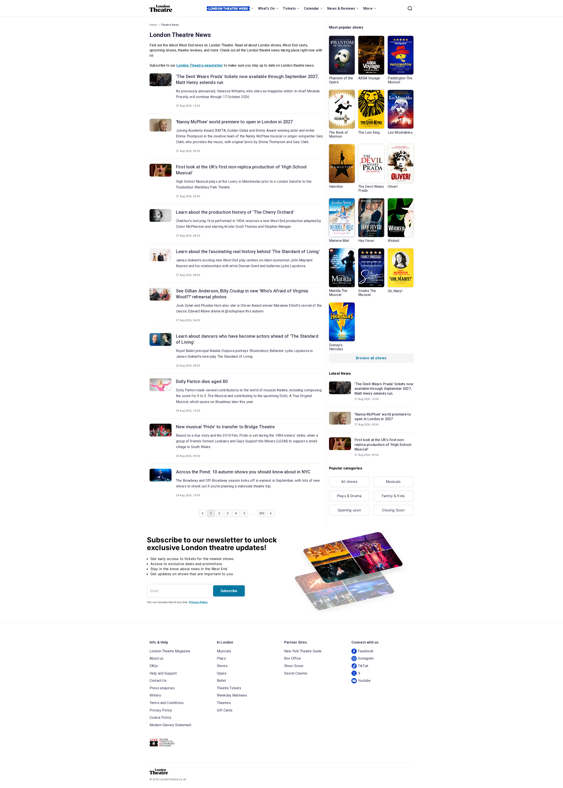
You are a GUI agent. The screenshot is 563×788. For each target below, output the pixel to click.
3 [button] (227, 513)
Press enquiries (162, 688)
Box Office (292, 658)
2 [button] (219, 513)
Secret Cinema (295, 673)
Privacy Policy (198, 602)
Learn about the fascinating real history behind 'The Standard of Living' (248, 251)
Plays (221, 658)
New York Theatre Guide (303, 651)
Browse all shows (371, 358)
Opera (221, 673)
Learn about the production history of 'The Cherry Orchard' (235, 212)
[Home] (161, 8)
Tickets (289, 8)
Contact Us (158, 681)
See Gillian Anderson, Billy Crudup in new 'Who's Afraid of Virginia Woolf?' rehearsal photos (242, 293)
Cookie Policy (160, 717)
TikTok (363, 666)
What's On (266, 8)
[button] (202, 513)
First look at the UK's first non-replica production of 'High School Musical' (241, 169)
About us (156, 658)
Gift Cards (225, 710)
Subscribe (229, 591)
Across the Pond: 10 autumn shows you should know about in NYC (243, 471)
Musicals (393, 481)
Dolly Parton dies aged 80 (202, 381)
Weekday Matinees (232, 695)
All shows (349, 481)
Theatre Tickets (229, 688)
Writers (155, 695)
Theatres (224, 703)
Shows (222, 666)
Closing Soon (393, 510)
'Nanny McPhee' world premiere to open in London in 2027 (234, 121)
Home (153, 24)
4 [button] (236, 513)
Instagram (366, 658)
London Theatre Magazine (170, 651)
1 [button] (211, 513)
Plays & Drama (349, 496)
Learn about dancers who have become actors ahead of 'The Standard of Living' (247, 339)
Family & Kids (393, 496)
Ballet (221, 681)
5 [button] (244, 513)
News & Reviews (341, 8)
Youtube (364, 681)
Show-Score (293, 666)
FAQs (154, 666)
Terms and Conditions (167, 703)
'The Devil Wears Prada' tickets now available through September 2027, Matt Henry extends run (247, 79)
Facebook (365, 651)
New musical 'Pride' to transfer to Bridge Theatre (225, 426)
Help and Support (163, 673)
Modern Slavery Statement (170, 725)
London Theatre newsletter (199, 65)
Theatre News (170, 24)
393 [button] (261, 513)
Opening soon (349, 510)
